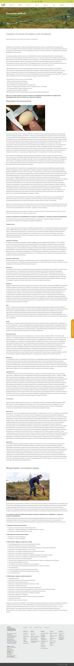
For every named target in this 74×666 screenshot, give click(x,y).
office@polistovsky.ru (12, 655)
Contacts (62, 5)
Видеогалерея (34, 639)
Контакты (46, 627)
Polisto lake (61, 633)
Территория (26, 636)
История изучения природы (43, 635)
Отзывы (52, 645)
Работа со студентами (43, 639)
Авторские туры (52, 643)
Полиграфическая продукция (35, 641)
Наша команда (25, 641)
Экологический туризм (53, 636)
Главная (25, 627)
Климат (42, 643)
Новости (33, 634)
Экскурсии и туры (53, 639)
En (72, 5)
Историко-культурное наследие (61, 638)
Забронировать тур (53, 634)
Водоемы (43, 645)
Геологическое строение (44, 641)
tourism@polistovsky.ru (12, 657)
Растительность (44, 648)
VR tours (33, 633)
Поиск (30, 627)
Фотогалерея (34, 638)
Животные (43, 646)
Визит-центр (53, 641)
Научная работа (44, 633)
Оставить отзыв (38, 627)
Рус (72, 4)
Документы (26, 643)
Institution (25, 633)
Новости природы (35, 636)
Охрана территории (61, 635)
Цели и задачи (25, 638)
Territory (25, 634)
